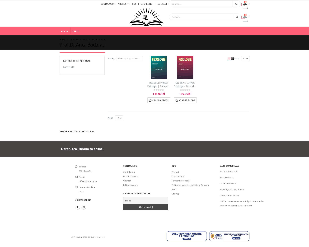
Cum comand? (178, 176)
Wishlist (123, 3)
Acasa (64, 31)
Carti (75, 31)
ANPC (174, 189)
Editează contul (130, 185)
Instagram (83, 206)
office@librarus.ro (88, 181)
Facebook (77, 206)
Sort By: (111, 58)
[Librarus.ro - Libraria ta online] (146, 17)
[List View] (232, 58)
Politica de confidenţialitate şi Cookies (190, 185)
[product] (158, 67)
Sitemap (176, 193)
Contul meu (107, 3)
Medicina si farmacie (158, 83)
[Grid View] (228, 58)
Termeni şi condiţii (181, 180)
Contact (162, 3)
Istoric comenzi (130, 176)
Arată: (237, 58)
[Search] (237, 4)
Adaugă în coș (160, 100)
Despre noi (147, 3)
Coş (134, 3)
